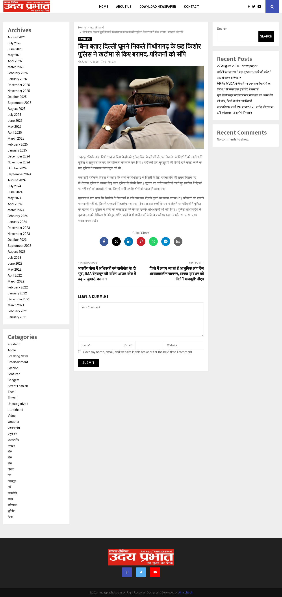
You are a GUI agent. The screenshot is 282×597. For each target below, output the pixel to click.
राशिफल (12, 505)
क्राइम (11, 445)
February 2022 (18, 287)
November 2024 (19, 162)
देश (9, 475)
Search (222, 28)
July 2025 (14, 114)
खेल (10, 451)
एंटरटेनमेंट (13, 439)
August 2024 (17, 180)
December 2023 (19, 228)
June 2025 (15, 120)
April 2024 (15, 204)
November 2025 (19, 91)
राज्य (10, 499)
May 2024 (14, 198)
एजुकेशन (12, 433)
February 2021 (18, 311)
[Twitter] (255, 6)
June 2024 (15, 192)
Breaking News (18, 356)
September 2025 (19, 103)
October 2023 (17, 239)
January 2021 (17, 317)
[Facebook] (250, 6)
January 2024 (17, 222)
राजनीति (12, 493)
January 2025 (17, 150)
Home (103, 6)
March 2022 (16, 281)
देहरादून (12, 481)
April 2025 (15, 132)
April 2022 (15, 275)
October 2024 (17, 168)
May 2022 (14, 269)
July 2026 (14, 43)
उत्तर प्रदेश (14, 427)
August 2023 (17, 251)
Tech (11, 392)
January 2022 (17, 293)
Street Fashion (18, 386)
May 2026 (14, 55)
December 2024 (19, 156)
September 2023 (19, 245)
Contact (191, 6)
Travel (12, 398)
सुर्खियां (11, 511)
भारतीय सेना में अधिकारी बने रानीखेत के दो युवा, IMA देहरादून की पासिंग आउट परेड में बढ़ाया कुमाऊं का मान (107, 274)
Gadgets (13, 380)
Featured (14, 374)
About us (124, 6)
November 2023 (19, 234)
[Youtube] (260, 6)
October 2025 (17, 97)
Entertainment (18, 362)
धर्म (9, 487)
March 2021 (16, 305)
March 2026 (16, 67)
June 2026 (15, 49)
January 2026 (17, 79)
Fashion (13, 368)
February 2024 (18, 216)
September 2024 (19, 174)
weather (13, 421)
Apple (12, 350)
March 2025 (16, 138)
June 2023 (15, 263)
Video (12, 415)
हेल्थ (10, 517)
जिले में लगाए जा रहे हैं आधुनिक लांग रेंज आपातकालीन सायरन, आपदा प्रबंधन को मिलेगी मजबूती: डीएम (176, 274)
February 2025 (18, 144)
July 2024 (14, 186)
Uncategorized (18, 404)
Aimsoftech (185, 592)
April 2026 (15, 61)
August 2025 (17, 108)
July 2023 (14, 257)
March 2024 (16, 210)
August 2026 (17, 37)
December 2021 (19, 299)
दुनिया (11, 469)
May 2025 (14, 126)
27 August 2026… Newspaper (237, 66)
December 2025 (19, 85)
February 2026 (18, 73)
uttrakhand (85, 39)
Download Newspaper (157, 6)
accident (14, 344)
